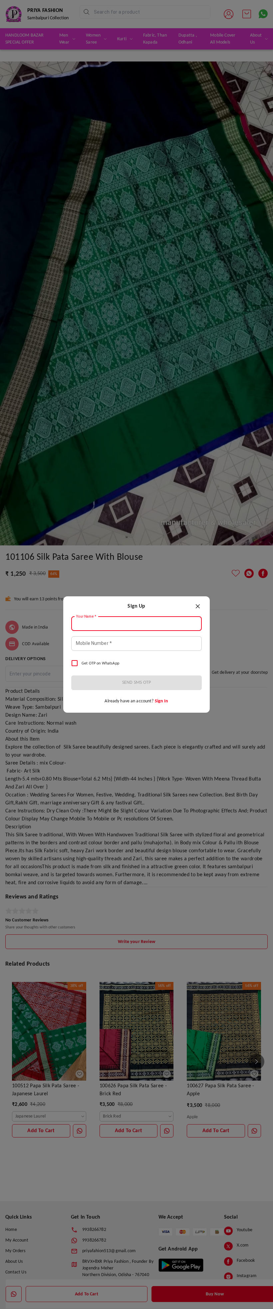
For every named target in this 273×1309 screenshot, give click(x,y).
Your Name (86, 617)
